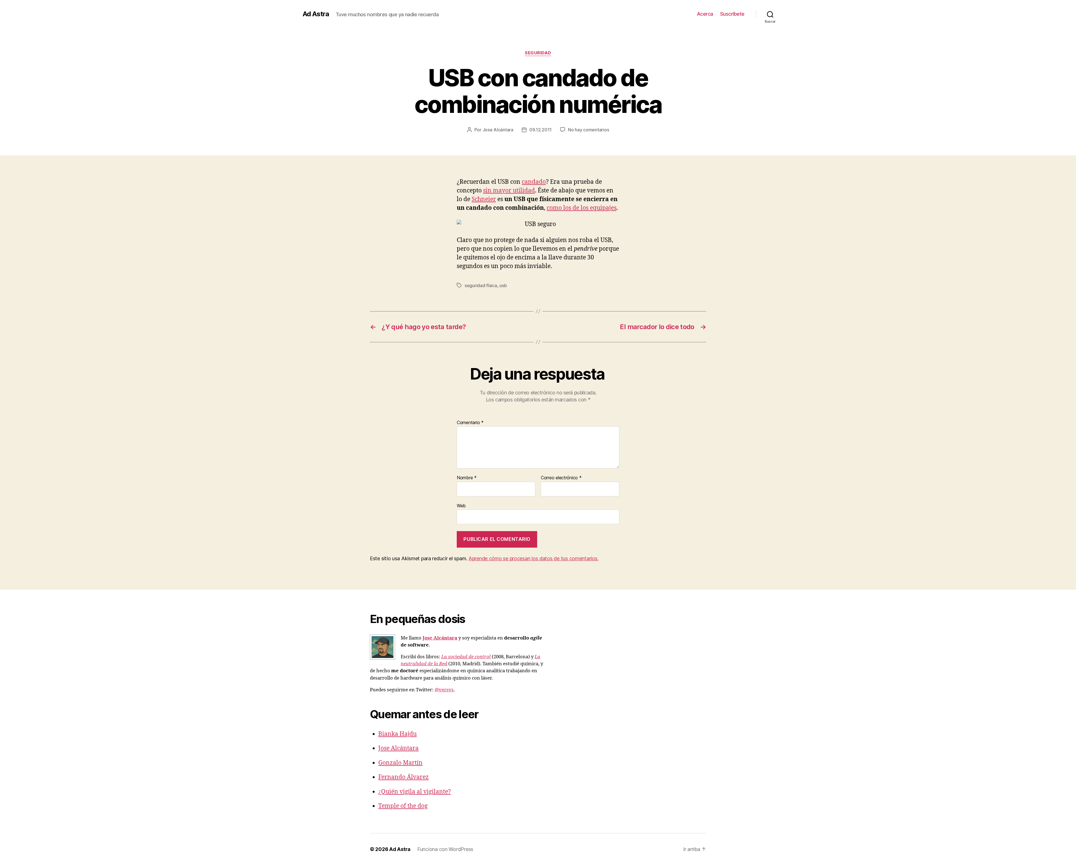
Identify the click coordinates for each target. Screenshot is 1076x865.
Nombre (467, 477)
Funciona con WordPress (445, 849)
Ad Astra (316, 14)
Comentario (470, 422)
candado (534, 182)
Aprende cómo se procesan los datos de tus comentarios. (533, 558)
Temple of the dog (403, 806)
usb (503, 285)
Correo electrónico (561, 477)
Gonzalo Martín (400, 763)
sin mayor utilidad (509, 190)
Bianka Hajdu (397, 734)
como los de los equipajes (581, 208)
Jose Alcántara (498, 129)
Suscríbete (732, 14)
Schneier (484, 199)
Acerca (705, 14)
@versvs (444, 690)
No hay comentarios (588, 129)
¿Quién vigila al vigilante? (414, 792)
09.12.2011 (540, 129)
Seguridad (538, 52)
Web (461, 505)
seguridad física (481, 285)
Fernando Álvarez (403, 777)
